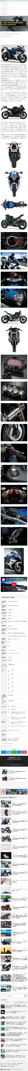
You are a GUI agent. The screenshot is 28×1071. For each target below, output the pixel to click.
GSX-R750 (5, 36)
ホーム (2, 1060)
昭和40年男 (4, 13)
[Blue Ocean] (8, 791)
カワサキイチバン (5, 11)
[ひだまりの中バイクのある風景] (24, 791)
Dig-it (15, 1063)
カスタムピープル (5, 9)
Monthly (20, 1002)
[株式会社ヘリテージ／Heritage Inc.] (5, 1069)
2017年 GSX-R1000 (19, 134)
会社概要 (20, 1063)
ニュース (3, 33)
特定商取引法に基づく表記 (7, 1066)
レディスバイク (5, 6)
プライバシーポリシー (6, 1064)
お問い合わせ (16, 1064)
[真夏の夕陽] (13, 791)
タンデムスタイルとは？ (7, 1063)
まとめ (8, 33)
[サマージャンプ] (19, 791)
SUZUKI (10, 36)
